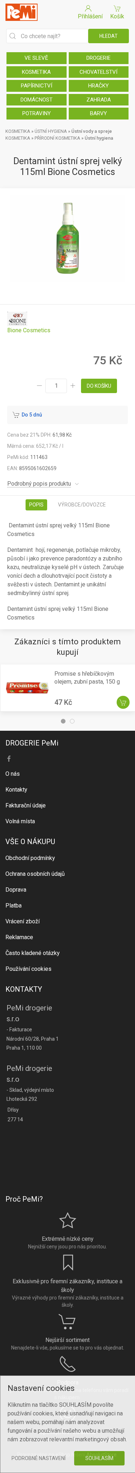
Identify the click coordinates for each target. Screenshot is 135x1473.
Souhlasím (99, 1458)
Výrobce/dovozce (82, 505)
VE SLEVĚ (36, 58)
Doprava (15, 889)
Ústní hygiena (99, 138)
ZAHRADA (98, 99)
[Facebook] (9, 758)
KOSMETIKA (36, 72)
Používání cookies (28, 968)
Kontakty (16, 789)
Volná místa (20, 821)
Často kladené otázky (32, 953)
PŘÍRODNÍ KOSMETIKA (57, 138)
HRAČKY (98, 85)
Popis (36, 505)
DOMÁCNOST (37, 99)
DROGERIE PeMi (31, 743)
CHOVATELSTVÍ (98, 72)
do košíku (99, 386)
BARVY (98, 113)
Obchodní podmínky (30, 858)
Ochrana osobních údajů (35, 873)
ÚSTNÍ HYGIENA (51, 131)
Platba (13, 905)
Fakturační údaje (25, 805)
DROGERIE (98, 58)
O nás (12, 773)
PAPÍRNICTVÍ (36, 85)
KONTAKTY (23, 989)
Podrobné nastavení (39, 1458)
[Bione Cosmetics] (28, 322)
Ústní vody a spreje (91, 131)
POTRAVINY (36, 113)
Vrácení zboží (22, 921)
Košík (117, 16)
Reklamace (19, 937)
